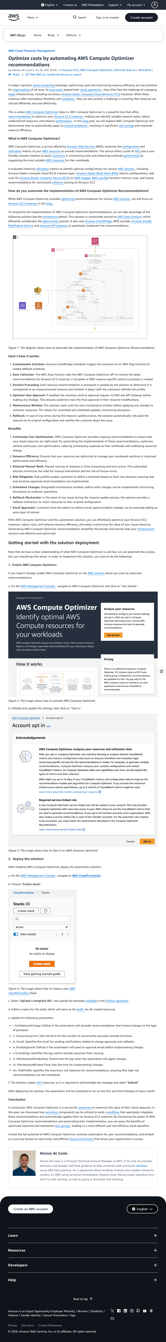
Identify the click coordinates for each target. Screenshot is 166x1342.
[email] (112, 1319)
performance (64, 121)
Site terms (27, 1325)
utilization (15, 151)
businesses (56, 89)
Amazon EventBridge (98, 221)
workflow (113, 1112)
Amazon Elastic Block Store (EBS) (97, 173)
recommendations (20, 116)
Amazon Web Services (81, 146)
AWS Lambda (100, 178)
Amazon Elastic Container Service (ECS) (44, 178)
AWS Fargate (82, 178)
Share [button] (16, 74)
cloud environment (82, 1139)
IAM (40, 1082)
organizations (22, 89)
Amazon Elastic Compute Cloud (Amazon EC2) (90, 94)
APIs (138, 151)
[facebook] (118, 1311)
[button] (141, 17)
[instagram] (131, 1311)
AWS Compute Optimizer (42, 112)
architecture (51, 216)
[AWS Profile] (154, 5)
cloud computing (44, 85)
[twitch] (138, 1311)
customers (59, 155)
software (58, 182)
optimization (51, 221)
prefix (81, 1009)
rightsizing (68, 198)
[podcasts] (151, 1311)
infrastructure (145, 529)
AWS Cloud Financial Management (31, 50)
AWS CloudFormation (86, 875)
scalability (68, 98)
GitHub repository (117, 1000)
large (11, 94)
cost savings (127, 125)
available (92, 1000)
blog (86, 121)
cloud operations (91, 89)
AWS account (96, 573)
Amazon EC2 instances (69, 116)
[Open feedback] (161, 671)
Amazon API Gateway (53, 225)
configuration (131, 146)
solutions (141, 1165)
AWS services (126, 168)
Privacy (12, 1325)
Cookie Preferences (50, 1325)
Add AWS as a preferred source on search (55, 74)
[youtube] (144, 1311)
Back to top (80, 1299)
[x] (112, 1311)
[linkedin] (125, 1311)
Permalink (144, 70)
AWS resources (51, 151)
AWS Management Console (38, 586)
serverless (52, 1112)
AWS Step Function (129, 216)
